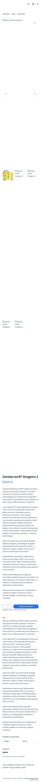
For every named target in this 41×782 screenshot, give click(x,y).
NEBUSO (9, 778)
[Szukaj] (28, 4)
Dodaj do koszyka (26, 606)
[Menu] (38, 4)
